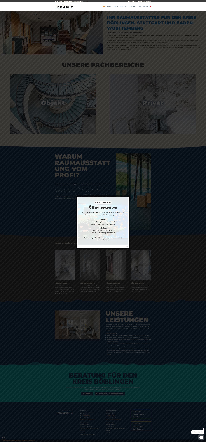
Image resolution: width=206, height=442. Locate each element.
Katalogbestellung (132, 1)
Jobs (126, 6)
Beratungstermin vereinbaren (144, 1)
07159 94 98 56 (59, 1)
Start (104, 6)
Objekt (116, 6)
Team (121, 6)
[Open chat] (201, 437)
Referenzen (132, 6)
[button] (3, 438)
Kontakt (145, 6)
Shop (140, 6)
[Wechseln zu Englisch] (150, 8)
